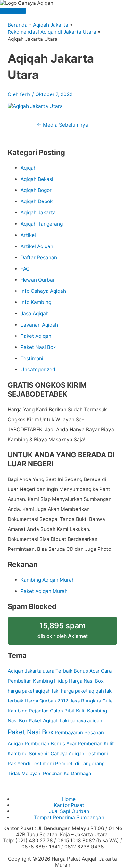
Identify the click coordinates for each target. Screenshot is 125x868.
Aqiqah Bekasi (37, 179)
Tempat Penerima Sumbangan (69, 817)
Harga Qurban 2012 (46, 701)
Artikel (28, 235)
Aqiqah (29, 168)
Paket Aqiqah (36, 336)
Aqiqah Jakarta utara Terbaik (40, 671)
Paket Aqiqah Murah (44, 591)
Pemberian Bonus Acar (51, 743)
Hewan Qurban (38, 280)
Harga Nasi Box (86, 681)
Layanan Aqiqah (39, 325)
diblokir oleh (63, 630)
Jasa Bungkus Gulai (92, 701)
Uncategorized (38, 369)
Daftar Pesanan (39, 258)
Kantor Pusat (69, 805)
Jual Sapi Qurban (69, 811)
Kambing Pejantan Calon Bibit (41, 711)
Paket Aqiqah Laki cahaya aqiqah (65, 721)
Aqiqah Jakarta (38, 213)
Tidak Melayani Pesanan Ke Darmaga (49, 773)
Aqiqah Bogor (36, 190)
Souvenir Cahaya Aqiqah (56, 753)
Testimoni (32, 358)
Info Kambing (36, 302)
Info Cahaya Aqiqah (43, 291)
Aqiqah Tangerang (42, 224)
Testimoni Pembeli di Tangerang (68, 763)
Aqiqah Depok (37, 201)
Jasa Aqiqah (35, 313)
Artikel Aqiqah (37, 246)
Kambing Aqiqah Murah (48, 580)
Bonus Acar (87, 671)
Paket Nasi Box (38, 347)
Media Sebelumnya (62, 125)
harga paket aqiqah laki (34, 691)
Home (69, 799)
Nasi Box (18, 721)
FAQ (25, 269)
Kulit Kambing (91, 711)
